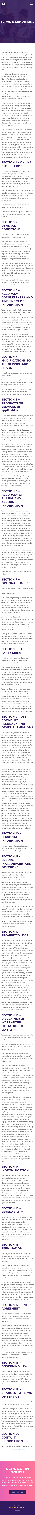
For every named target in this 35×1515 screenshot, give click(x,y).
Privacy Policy (18, 1508)
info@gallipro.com (18, 1449)
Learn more (17, 1492)
